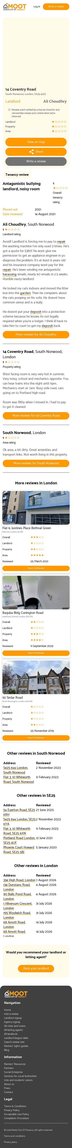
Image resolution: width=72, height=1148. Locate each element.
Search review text (14, 1042)
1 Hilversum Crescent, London (17, 906)
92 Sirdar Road (12, 697)
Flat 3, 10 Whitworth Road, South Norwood (18, 780)
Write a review (56, 6)
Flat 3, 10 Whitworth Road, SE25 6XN (16, 831)
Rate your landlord (36, 968)
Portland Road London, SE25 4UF (19, 840)
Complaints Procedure (16, 1118)
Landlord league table (16, 1038)
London (29, 94)
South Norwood (14, 94)
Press (7, 1088)
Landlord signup (13, 1018)
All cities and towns (15, 1026)
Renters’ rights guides (16, 1046)
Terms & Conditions (15, 1106)
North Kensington (9, 701)
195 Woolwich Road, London (17, 915)
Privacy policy (10, 1142)
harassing (10, 274)
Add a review (11, 1014)
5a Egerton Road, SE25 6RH (19, 812)
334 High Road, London (19, 880)
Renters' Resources (15, 1064)
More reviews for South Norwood (36, 463)
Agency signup (12, 1022)
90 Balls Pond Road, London (17, 897)
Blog (6, 1050)
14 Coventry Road (18, 352)
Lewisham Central (10, 616)
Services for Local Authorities (20, 1076)
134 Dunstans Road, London (16, 887)
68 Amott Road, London (14, 925)
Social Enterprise (13, 1072)
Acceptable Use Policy (16, 1114)
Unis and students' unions (18, 1080)
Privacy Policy (11, 1110)
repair (61, 241)
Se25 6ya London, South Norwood (15, 770)
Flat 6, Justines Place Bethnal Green (26, 528)
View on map (36, 142)
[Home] (15, 7)
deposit (35, 312)
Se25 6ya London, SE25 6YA (19, 822)
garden (25, 293)
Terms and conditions (14, 1136)
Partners (9, 1068)
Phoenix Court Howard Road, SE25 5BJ (18, 850)
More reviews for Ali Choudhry (36, 334)
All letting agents (13, 1030)
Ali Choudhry (55, 101)
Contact (8, 1092)
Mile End (6, 531)
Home (7, 1010)
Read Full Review (36, 568)
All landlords (11, 1034)
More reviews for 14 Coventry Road (36, 415)
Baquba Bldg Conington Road (22, 613)
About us (9, 1084)
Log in (36, 7)
